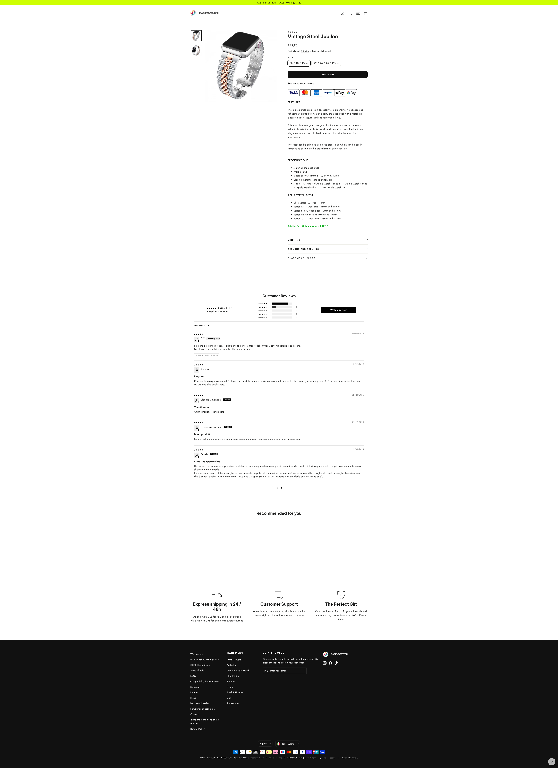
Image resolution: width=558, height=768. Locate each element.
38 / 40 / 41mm (299, 63)
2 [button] (277, 488)
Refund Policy (197, 728)
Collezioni (232, 665)
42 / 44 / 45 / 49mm (326, 63)
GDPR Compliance (200, 665)
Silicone (231, 681)
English (263, 743)
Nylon (230, 687)
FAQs (193, 676)
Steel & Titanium (235, 692)
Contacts (194, 714)
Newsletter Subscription (202, 708)
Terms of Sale (197, 670)
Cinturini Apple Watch (238, 670)
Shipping (305, 51)
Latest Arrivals (234, 659)
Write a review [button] (338, 310)
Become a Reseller (199, 703)
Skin (229, 698)
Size (291, 57)
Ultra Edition (233, 676)
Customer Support (301, 258)
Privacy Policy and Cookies (204, 659)
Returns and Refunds (303, 249)
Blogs (193, 698)
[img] (198, 334)
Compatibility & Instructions (204, 681)
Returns (194, 692)
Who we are (196, 654)
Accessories (233, 703)
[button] (292, 31)
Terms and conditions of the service (204, 721)
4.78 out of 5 (225, 308)
